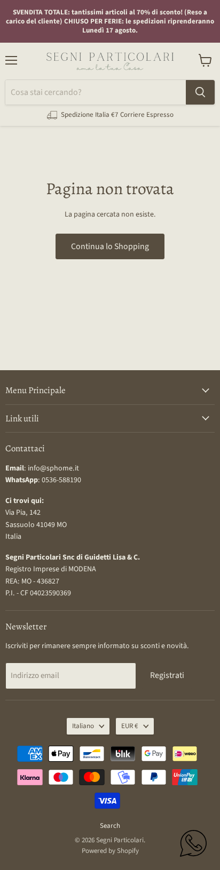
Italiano (83, 726)
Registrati (167, 675)
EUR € (129, 726)
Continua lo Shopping (110, 246)
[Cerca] (200, 92)
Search (110, 826)
